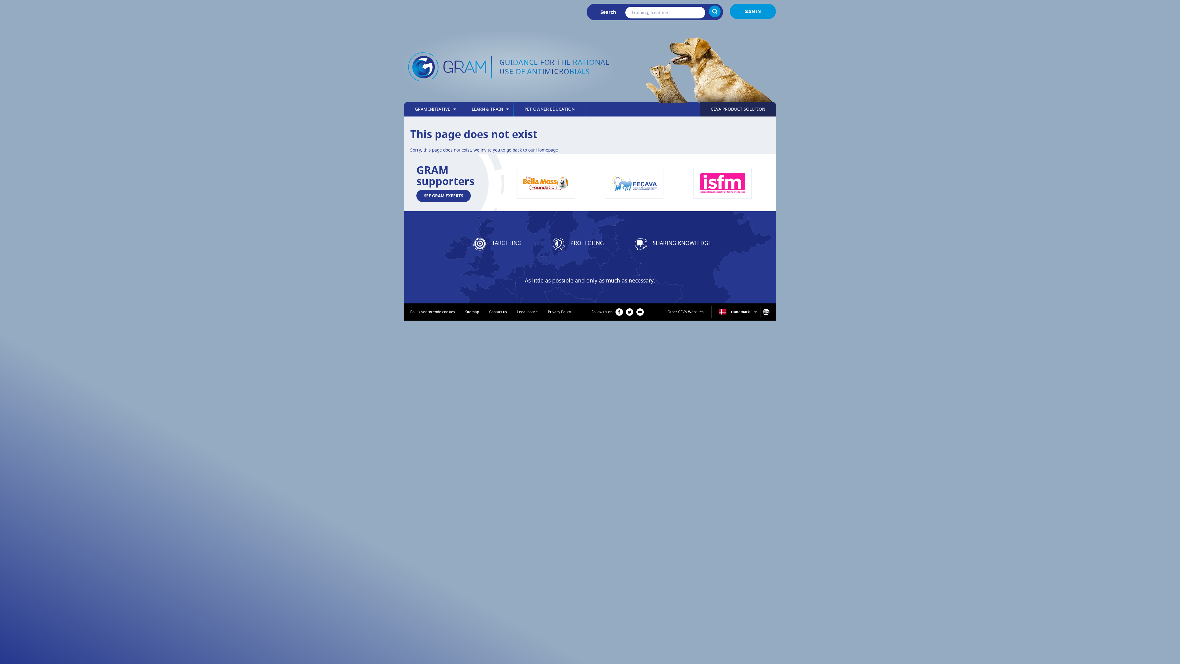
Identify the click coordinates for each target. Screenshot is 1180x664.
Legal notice (527, 311)
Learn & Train (487, 109)
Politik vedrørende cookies (432, 311)
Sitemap (472, 311)
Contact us (498, 311)
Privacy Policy (559, 311)
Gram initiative (432, 109)
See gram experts (443, 196)
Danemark (740, 312)
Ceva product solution (738, 109)
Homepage (547, 150)
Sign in (753, 11)
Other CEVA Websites (685, 311)
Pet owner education (550, 109)
